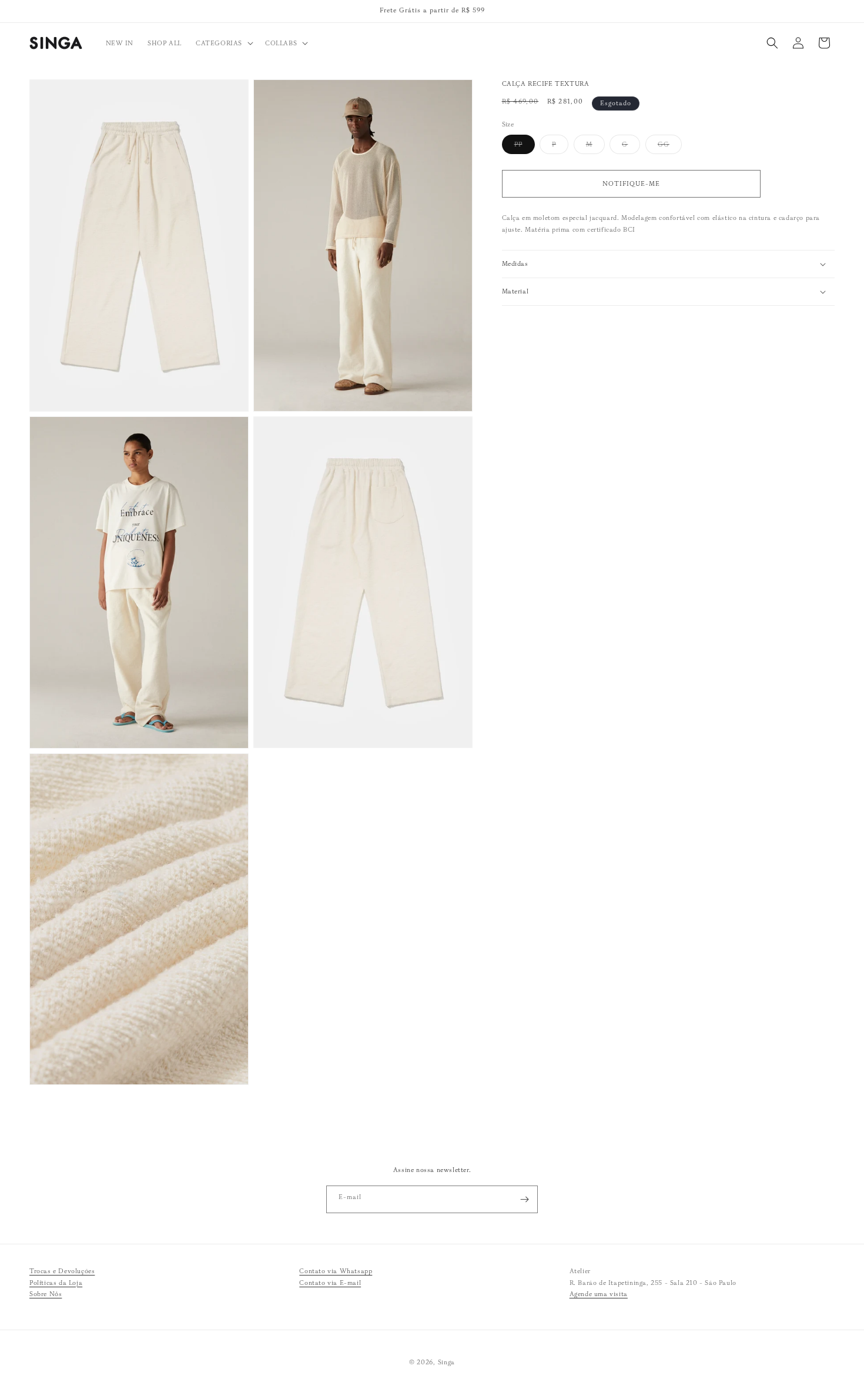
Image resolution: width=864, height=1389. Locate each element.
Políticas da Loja (55, 1282)
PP (524, 146)
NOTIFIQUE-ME (631, 183)
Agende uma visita (599, 1294)
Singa (447, 1362)
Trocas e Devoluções (62, 1271)
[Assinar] (524, 1199)
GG (670, 146)
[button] (223, 43)
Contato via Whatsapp (335, 1271)
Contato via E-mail (330, 1282)
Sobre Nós (45, 1294)
